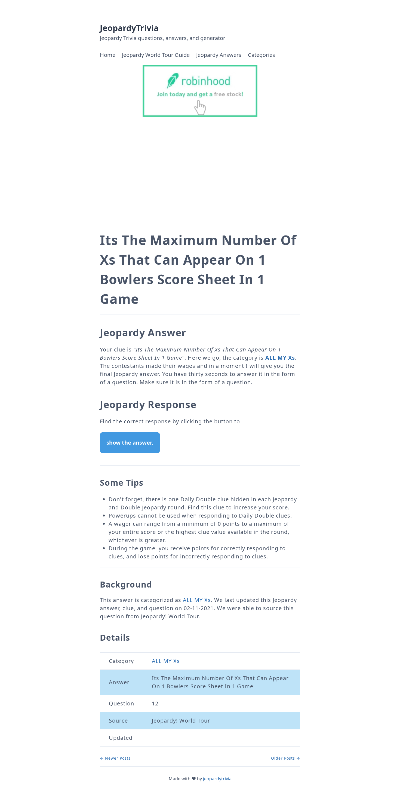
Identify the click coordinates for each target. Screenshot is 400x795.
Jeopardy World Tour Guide (156, 55)
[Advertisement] (200, 179)
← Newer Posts (115, 758)
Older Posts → (285, 758)
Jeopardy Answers (218, 55)
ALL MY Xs (280, 357)
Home (107, 55)
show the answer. (129, 442)
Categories (261, 55)
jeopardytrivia (217, 779)
